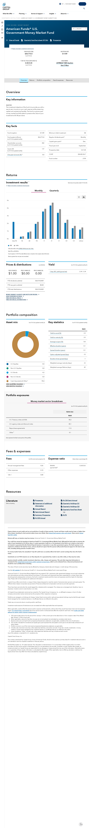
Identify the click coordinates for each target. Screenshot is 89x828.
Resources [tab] (69, 80)
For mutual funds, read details (20, 610)
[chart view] (84, 197)
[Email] (2, 33)
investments (6, 18)
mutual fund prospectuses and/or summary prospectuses (33, 562)
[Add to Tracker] (2, 29)
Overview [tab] (24, 80)
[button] (2, 38)
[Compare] (2, 26)
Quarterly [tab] (54, 191)
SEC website (16, 570)
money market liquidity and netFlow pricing (21, 294)
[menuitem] (9, 13)
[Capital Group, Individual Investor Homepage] (16, 6)
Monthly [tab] (39, 191)
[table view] (79, 197)
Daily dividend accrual (14, 296)
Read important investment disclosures (23, 48)
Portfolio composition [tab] (43, 80)
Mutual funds (15, 18)
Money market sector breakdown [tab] (47, 401)
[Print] (2, 22)
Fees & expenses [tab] (58, 80)
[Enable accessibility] (81, 824)
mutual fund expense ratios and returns (60, 533)
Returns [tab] (31, 80)
